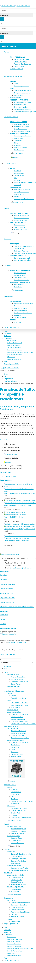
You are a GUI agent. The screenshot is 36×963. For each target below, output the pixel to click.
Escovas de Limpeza (20, 148)
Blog (5, 362)
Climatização (8, 265)
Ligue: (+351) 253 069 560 (10, 368)
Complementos (19, 173)
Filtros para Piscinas (19, 223)
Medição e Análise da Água (22, 260)
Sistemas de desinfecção (22, 258)
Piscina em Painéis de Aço (22, 64)
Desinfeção (14, 244)
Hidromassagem (15, 97)
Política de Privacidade (14, 343)
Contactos (7, 336)
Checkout (3, 624)
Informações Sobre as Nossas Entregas (20, 352)
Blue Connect (18, 322)
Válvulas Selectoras (20, 229)
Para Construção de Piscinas (23, 313)
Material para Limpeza (11, 117)
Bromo (13, 168)
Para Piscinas (15, 301)
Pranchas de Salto (10, 476)
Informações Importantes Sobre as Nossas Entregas (17, 607)
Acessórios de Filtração (21, 218)
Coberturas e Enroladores (22, 306)
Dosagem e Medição (18, 256)
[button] (0, 3)
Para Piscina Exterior (20, 310)
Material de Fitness (20, 318)
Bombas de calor (19, 275)
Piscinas (6, 52)
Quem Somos (11, 340)
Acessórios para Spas (19, 100)
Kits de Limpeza (19, 150)
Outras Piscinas (19, 66)
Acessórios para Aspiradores (23, 131)
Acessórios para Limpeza (20, 133)
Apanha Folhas (18, 138)
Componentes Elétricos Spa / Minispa (23, 724)
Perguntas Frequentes (14, 350)
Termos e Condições (14, 347)
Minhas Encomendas (14, 359)
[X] (31, 1)
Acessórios (17, 171)
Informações (8, 338)
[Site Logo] (15, 6)
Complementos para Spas (22, 109)
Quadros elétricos (19, 227)
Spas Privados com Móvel (22, 91)
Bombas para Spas (20, 105)
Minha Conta (11, 357)
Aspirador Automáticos (21, 124)
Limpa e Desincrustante (21, 192)
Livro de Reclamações (14, 354)
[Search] (2, 19)
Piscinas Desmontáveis (21, 59)
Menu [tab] (5, 668)
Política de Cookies (13, 345)
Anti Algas (17, 180)
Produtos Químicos (10, 163)
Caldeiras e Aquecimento (20, 282)
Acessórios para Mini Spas (22, 102)
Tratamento (7, 239)
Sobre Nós (3, 575)
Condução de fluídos (20, 308)
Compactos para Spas (21, 107)
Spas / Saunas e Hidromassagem (14, 76)
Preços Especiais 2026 (11, 327)
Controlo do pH (19, 175)
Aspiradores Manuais (20, 129)
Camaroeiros (18, 140)
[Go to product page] (20, 487)
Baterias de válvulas (20, 220)
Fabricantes (7, 333)
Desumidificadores (20, 277)
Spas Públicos (18, 95)
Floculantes (15, 187)
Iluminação (17, 315)
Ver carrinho (4, 654)
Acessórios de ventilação (20, 270)
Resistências (18, 287)
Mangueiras (17, 145)
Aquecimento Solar (20, 273)
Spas (12, 88)
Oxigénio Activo (19, 194)
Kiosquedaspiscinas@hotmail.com (20, 568)
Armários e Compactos (21, 215)
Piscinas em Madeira (20, 62)
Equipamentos (8, 296)
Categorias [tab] (7, 666)
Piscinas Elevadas (17, 57)
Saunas (13, 81)
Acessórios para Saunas (21, 86)
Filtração (6, 208)
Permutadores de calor (21, 280)
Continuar (12, 654)
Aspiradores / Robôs (18, 122)
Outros (13, 320)
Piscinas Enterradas (16, 69)
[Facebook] (35, 1)
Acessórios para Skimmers (22, 136)
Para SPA (17, 196)
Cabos (16, 143)
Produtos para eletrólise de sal (24, 199)
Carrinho (2, 619)
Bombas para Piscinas (19, 213)
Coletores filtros (19, 225)
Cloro (15, 178)
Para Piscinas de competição (23, 303)
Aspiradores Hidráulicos (21, 126)
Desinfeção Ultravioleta (21, 251)
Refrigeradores (19, 284)
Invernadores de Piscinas (22, 189)
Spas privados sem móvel (22, 93)
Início (5, 331)
